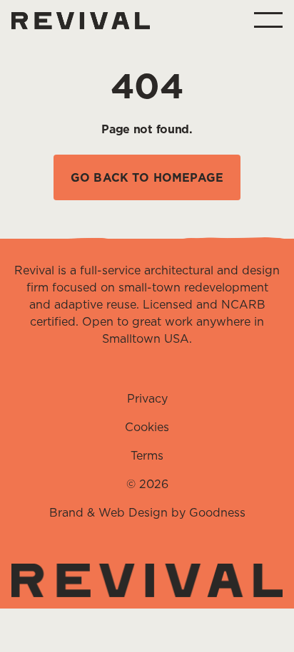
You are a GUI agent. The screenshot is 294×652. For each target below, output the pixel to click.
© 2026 (147, 484)
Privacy (147, 398)
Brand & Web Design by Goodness (147, 512)
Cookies (147, 427)
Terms (147, 455)
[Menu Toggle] (268, 20)
